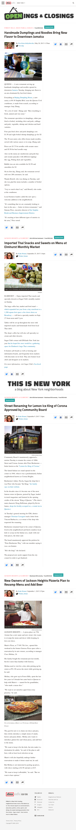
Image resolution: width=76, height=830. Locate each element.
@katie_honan (23, 256)
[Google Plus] (35, 805)
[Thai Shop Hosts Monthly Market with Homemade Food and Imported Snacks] (23, 275)
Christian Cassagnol (18, 516)
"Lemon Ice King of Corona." (29, 466)
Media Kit (51, 810)
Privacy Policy (17, 821)
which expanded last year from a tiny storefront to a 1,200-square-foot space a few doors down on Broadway (22, 312)
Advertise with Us (53, 799)
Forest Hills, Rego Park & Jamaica (19, 28)
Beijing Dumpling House (23, 97)
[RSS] (35, 810)
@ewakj (21, 46)
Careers (50, 807)
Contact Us (51, 802)
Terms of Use (9, 821)
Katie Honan (22, 253)
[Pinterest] (35, 802)
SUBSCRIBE (40, 816)
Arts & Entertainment (36, 238)
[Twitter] (35, 797)
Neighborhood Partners (54, 797)
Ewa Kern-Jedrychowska (26, 43)
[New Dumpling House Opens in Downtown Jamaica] (23, 65)
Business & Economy (50, 397)
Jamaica (15, 90)
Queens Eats (49, 27)
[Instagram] (35, 807)
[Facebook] (35, 799)
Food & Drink (39, 28)
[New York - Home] (10, 3)
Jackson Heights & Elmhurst (16, 238)
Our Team (51, 805)
